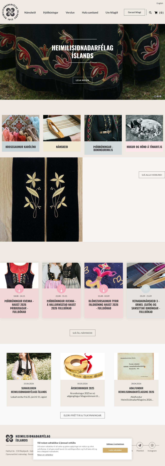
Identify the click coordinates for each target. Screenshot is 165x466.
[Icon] (140, 445)
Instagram (152, 445)
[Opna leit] (150, 12)
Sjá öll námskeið (82, 333)
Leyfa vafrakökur (115, 450)
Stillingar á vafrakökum (115, 444)
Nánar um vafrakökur (45, 455)
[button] (155, 96)
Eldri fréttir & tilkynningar (82, 415)
